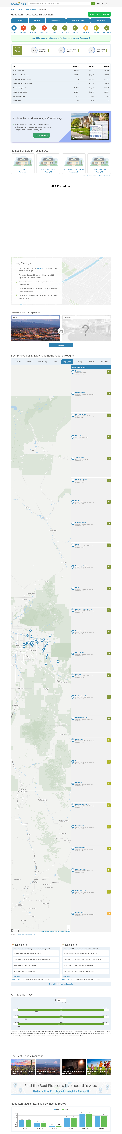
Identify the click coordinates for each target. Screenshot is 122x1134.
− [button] (68, 929)
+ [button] (68, 927)
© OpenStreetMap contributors (52, 931)
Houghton (33, 9)
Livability (99, 3)
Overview (20, 20)
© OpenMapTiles (63, 931)
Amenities (30, 362)
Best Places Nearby (78, 20)
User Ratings (104, 362)
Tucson (26, 9)
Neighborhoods (100, 20)
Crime (55, 362)
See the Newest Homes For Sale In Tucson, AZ (96, 176)
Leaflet (69, 931)
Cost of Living (42, 362)
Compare (61, 345)
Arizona (19, 9)
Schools (91, 362)
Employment (67, 362)
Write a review (16, 979)
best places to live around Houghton (26, 934)
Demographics (55, 20)
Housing (79, 362)
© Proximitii (43, 931)
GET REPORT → (41, 135)
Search (13, 9)
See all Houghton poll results (61, 984)
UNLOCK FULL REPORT (100, 14)
